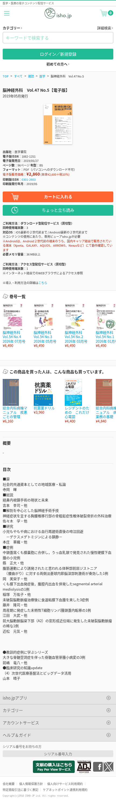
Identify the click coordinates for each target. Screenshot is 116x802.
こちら (42, 283)
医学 (42, 76)
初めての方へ (57, 63)
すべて (18, 76)
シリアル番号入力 (58, 753)
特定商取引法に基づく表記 (20, 789)
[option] (15, 325)
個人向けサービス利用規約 (65, 784)
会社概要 (9, 784)
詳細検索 (104, 27)
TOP (6, 76)
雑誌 (31, 76)
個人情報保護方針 (31, 784)
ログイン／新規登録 (58, 54)
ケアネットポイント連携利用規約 (65, 789)
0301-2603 (29, 179)
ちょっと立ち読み (58, 210)
